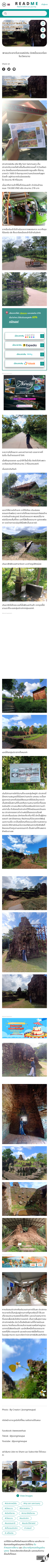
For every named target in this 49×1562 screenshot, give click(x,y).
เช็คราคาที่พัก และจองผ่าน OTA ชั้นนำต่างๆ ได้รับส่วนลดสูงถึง (25, 317)
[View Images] (9, 1471)
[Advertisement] (24, 648)
